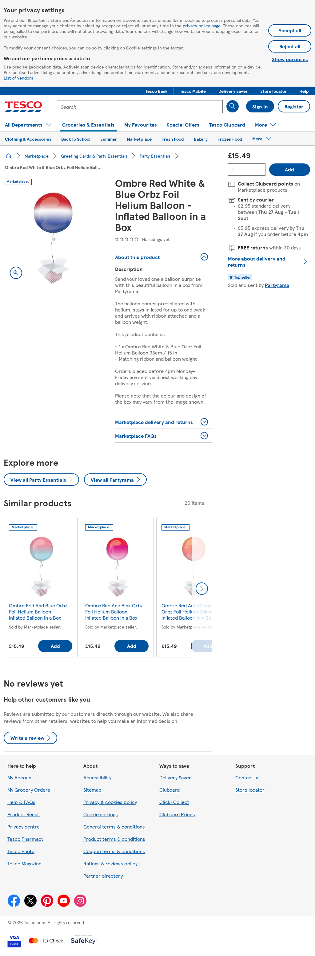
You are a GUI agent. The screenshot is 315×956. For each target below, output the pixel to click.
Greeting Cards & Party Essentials (94, 156)
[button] (156, 91)
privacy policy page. (202, 25)
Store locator (250, 789)
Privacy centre (23, 826)
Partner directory (103, 875)
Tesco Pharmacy (25, 838)
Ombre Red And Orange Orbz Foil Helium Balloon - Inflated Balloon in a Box (190, 611)
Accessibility (97, 777)
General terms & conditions (114, 826)
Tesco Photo (20, 851)
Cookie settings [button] (100, 814)
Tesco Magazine (24, 863)
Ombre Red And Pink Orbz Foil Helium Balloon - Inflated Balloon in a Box (114, 611)
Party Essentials (155, 156)
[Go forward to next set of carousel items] (202, 588)
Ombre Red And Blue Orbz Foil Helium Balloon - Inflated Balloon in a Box (38, 611)
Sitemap (92, 789)
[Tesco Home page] (23, 106)
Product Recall (23, 814)
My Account (20, 777)
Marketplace (37, 156)
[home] (9, 156)
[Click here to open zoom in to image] (16, 273)
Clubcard (169, 789)
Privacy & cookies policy (110, 801)
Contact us (247, 777)
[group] (41, 589)
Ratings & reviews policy (110, 863)
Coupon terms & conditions (114, 851)
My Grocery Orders (28, 789)
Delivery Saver (175, 777)
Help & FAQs (21, 801)
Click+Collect (174, 801)
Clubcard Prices (177, 814)
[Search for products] (232, 106)
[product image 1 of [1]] (52, 237)
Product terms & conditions (114, 838)
